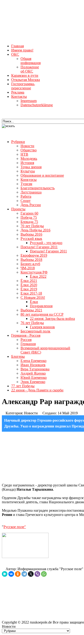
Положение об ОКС (30, 69)
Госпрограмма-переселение (23, 86)
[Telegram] (24, 574)
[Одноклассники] (18, 574)
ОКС (15, 54)
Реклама (17, 92)
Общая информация (31, 61)
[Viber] (37, 574)
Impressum (29, 101)
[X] (31, 574)
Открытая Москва (25, 80)
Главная (17, 46)
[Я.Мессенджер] (4, 574)
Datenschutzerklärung (37, 105)
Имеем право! (22, 50)
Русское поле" (15, 527)
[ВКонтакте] (11, 574)
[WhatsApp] (44, 574)
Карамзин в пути (24, 75)
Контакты (19, 97)
